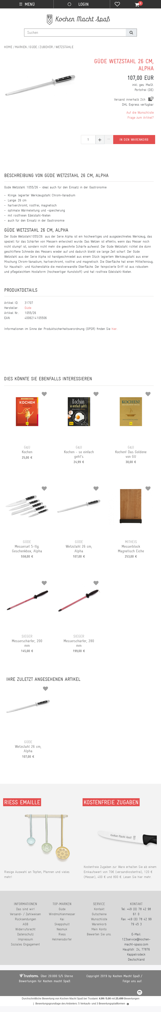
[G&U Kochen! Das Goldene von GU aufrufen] (130, 413)
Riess (62, 934)
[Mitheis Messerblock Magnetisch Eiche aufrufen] (130, 508)
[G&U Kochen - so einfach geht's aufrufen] (79, 413)
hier (114, 329)
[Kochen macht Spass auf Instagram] (139, 993)
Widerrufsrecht (25, 929)
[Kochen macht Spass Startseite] (8, 47)
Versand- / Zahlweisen (25, 914)
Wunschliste (99, 919)
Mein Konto (99, 929)
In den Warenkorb (133, 140)
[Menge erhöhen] (100, 139)
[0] (134, 4)
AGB (25, 924)
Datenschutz (25, 934)
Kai (62, 919)
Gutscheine (99, 914)
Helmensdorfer (62, 939)
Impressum (25, 939)
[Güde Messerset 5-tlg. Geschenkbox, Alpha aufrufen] (27, 508)
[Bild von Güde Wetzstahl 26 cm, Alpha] (40, 86)
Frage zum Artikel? (140, 117)
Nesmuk (62, 929)
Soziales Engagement (25, 944)
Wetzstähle (64, 47)
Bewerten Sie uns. (99, 934)
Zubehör (46, 47)
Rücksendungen (25, 919)
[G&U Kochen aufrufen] (27, 413)
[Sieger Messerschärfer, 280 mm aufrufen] (79, 602)
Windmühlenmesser (62, 914)
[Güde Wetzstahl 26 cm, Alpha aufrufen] (79, 508)
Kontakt (99, 909)
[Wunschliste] (117, 4)
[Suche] (131, 32)
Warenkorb (99, 924)
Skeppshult (62, 924)
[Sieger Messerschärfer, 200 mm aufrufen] (27, 602)
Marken (21, 47)
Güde (33, 47)
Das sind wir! (25, 909)
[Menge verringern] (108, 139)
